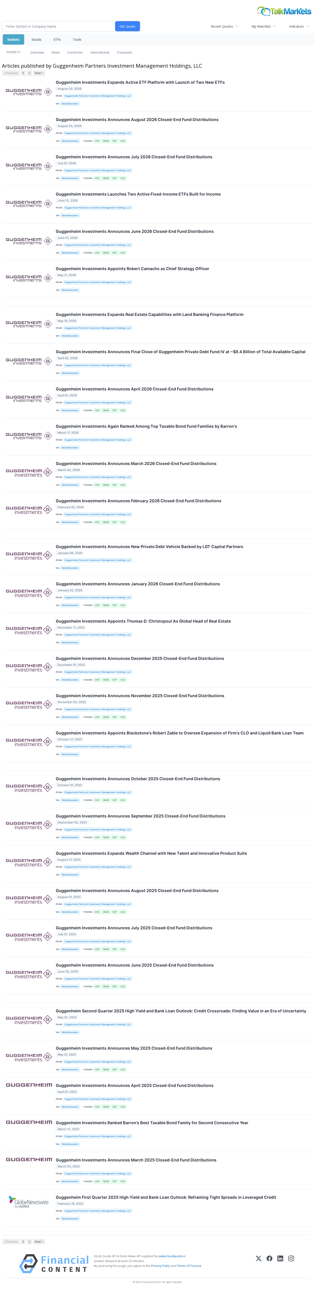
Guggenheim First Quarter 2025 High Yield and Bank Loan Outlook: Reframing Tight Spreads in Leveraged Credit (166, 1197)
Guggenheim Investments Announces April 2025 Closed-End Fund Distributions (135, 1085)
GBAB (106, 141)
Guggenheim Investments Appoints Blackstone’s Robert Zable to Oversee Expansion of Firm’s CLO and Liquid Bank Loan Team (180, 733)
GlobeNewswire (70, 103)
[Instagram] (291, 1264)
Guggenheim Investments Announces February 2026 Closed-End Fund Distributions (138, 500)
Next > (39, 73)
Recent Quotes (222, 26)
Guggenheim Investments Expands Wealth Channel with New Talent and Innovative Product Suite (151, 853)
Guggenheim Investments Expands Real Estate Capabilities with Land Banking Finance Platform (150, 314)
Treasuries (124, 52)
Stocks (37, 39)
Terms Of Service (189, 1266)
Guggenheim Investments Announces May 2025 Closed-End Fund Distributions (134, 1048)
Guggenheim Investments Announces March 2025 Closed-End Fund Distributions (136, 1160)
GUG (122, 141)
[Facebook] (269, 1264)
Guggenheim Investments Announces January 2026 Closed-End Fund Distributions (138, 583)
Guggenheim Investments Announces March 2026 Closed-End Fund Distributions (136, 463)
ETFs (57, 39)
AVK (97, 141)
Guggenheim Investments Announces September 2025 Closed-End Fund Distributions (141, 816)
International (99, 52)
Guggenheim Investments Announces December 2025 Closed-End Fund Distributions (140, 658)
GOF (114, 141)
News (55, 52)
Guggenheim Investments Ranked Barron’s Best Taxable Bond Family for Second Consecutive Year (152, 1122)
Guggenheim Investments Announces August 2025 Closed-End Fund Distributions (137, 890)
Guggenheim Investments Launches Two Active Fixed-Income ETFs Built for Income (138, 194)
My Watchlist (261, 26)
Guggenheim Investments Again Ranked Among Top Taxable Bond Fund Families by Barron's (146, 426)
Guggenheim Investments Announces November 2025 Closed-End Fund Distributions (140, 695)
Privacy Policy (160, 1266)
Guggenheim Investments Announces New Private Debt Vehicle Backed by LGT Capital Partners (149, 546)
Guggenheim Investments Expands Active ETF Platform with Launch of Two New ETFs (140, 82)
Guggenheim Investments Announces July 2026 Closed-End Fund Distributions (134, 156)
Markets (13, 39)
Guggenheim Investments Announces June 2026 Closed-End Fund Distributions (135, 231)
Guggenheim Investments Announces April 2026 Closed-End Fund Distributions (135, 389)
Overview (37, 52)
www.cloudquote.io (172, 1256)
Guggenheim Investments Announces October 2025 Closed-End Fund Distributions (138, 778)
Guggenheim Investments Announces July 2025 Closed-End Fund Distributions (134, 927)
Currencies (75, 52)
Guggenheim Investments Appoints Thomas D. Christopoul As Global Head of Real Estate (143, 621)
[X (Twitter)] (258, 1264)
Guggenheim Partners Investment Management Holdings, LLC (98, 96)
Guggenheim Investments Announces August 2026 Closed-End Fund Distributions (137, 119)
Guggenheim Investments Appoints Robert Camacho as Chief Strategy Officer (132, 268)
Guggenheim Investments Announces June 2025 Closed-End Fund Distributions (135, 965)
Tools (77, 39)
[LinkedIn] (280, 1264)
